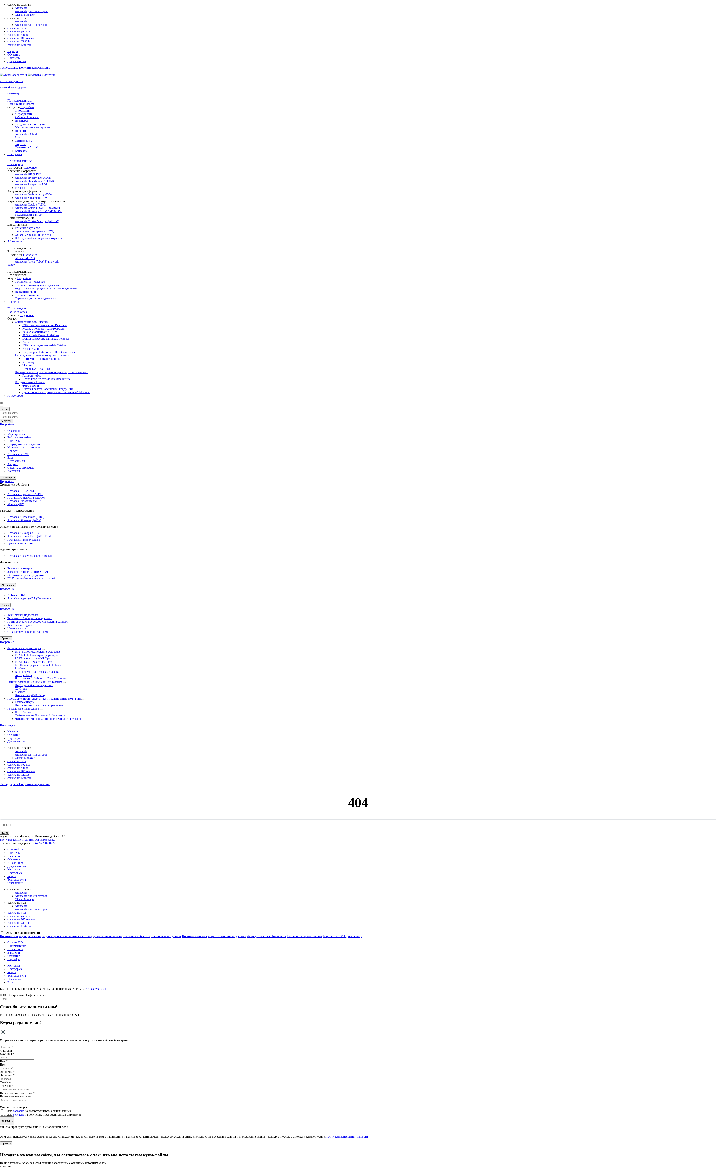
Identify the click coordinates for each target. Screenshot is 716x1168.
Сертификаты (23, 140)
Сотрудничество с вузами (31, 124)
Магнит (27, 365)
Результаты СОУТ (334, 936)
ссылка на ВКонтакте (21, 38)
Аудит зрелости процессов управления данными (46, 288)
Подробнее (27, 107)
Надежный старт (25, 291)
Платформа (14, 154)
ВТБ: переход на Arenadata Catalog (44, 345)
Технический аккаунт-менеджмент (37, 285)
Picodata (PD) (23, 187)
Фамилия (7, 1053)
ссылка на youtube (18, 31)
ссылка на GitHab (18, 41)
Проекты (13, 301)
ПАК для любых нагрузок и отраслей (39, 238)
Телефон (6, 1085)
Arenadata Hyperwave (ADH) (33, 177)
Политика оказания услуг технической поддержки (214, 936)
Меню (4, 409)
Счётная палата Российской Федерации (47, 389)
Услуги (11, 264)
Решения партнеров (27, 228)
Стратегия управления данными (35, 298)
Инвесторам (15, 395)
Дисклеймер (354, 936)
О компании (23, 110)
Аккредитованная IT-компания (266, 936)
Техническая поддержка (30, 281)
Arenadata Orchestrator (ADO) (33, 194)
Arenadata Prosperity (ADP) (31, 184)
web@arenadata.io (96, 988)
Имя (4, 1064)
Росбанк (27, 342)
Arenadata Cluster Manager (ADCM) (37, 221)
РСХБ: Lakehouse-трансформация (43, 328)
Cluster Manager (24, 14)
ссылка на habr (16, 28)
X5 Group (28, 362)
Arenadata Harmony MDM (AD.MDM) (38, 211)
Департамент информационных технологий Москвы (56, 392)
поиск (4, 832)
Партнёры (13, 57)
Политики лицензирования (304, 936)
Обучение (13, 54)
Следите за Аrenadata (28, 147)
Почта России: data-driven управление (46, 378)
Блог (18, 137)
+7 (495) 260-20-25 (43, 843)
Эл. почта (7, 1075)
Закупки (20, 144)
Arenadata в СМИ (26, 134)
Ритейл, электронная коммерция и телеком (42, 355)
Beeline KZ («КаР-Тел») (37, 368)
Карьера (12, 51)
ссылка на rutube (17, 34)
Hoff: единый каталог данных (41, 358)
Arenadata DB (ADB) (28, 174)
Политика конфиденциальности (20, 936)
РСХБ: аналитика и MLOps (39, 332)
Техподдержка (16, 879)
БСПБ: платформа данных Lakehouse (45, 338)
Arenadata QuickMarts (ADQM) (34, 181)
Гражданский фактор (28, 214)
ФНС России (30, 385)
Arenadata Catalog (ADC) (30, 204)
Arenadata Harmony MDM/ (23, 539)
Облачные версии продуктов (33, 234)
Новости (20, 130)
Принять (6, 1143)
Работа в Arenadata (27, 117)
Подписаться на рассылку (38, 839)
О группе (13, 93)
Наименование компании (17, 1096)
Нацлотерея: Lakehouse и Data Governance (49, 352)
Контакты (21, 150)
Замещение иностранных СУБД (35, 231)
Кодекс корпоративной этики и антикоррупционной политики (82, 936)
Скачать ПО (15, 849)
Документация (16, 61)
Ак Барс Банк (31, 348)
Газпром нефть (31, 375)
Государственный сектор (30, 382)
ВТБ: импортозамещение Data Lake (44, 325)
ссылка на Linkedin (19, 44)
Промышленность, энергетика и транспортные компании (51, 372)
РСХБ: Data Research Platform (40, 335)
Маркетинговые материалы (32, 127)
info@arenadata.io (11, 839)
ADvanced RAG (25, 258)
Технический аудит (27, 295)
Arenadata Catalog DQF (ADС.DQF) (37, 207)
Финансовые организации (31, 321)
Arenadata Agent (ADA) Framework (37, 261)
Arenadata (21, 8)
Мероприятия (23, 114)
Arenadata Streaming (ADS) (31, 197)
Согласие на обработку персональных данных (152, 936)
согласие (19, 1110)
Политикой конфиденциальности (346, 1136)
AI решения (14, 241)
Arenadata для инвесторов (31, 11)
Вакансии (13, 856)
